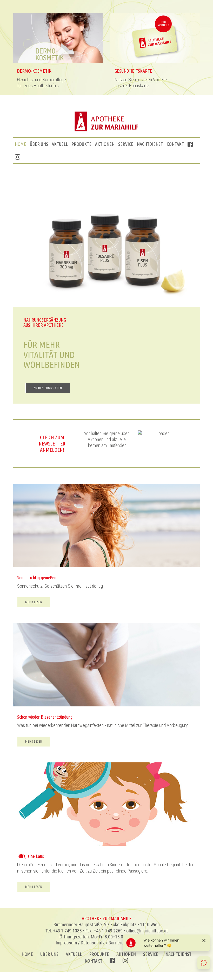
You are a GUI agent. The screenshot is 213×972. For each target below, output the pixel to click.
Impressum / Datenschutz (80, 942)
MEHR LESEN (33, 602)
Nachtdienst (150, 144)
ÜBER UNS (39, 144)
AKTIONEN (105, 144)
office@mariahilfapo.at (147, 930)
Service (125, 144)
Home (20, 144)
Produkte (81, 144)
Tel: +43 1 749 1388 (63, 930)
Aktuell (60, 144)
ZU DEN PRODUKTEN (48, 388)
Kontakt (175, 144)
